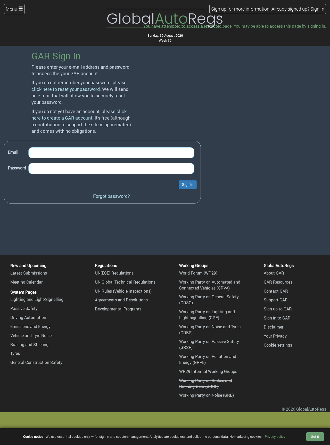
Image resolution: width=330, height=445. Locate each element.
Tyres (15, 353)
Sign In (317, 9)
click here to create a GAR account (79, 114)
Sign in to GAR (277, 318)
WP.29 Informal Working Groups (208, 371)
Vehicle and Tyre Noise (31, 335)
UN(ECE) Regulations (114, 273)
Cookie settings (278, 345)
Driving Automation (28, 317)
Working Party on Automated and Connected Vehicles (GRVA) (209, 285)
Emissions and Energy (30, 326)
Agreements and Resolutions (121, 300)
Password (17, 168)
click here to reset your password (65, 89)
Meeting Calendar (26, 282)
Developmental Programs (118, 309)
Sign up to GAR (278, 309)
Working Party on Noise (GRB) (206, 395)
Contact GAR (276, 291)
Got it (315, 436)
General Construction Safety (36, 362)
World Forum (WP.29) (198, 273)
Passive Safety (24, 308)
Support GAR (276, 300)
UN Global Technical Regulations (125, 282)
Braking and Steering (29, 344)
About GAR (274, 273)
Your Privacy (275, 336)
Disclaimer (273, 327)
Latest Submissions (28, 273)
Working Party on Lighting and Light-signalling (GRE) (207, 315)
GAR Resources (278, 282)
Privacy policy (275, 436)
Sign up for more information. (240, 9)
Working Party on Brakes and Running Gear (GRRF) (205, 383)
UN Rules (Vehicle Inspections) (123, 291)
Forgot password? (111, 196)
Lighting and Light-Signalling (36, 299)
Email (13, 152)
